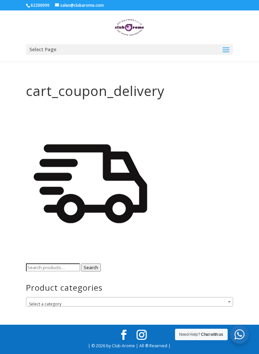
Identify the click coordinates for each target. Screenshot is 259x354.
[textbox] (129, 304)
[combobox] (129, 302)
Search (91, 267)
